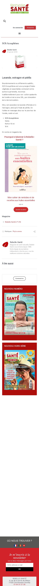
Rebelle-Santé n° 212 (13, 222)
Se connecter (18, 27)
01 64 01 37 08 (19, 584)
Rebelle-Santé (12, 50)
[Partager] (34, 232)
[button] (19, 33)
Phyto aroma (17, 231)
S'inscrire (30, 27)
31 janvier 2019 (12, 52)
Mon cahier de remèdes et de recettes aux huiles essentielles (21, 199)
